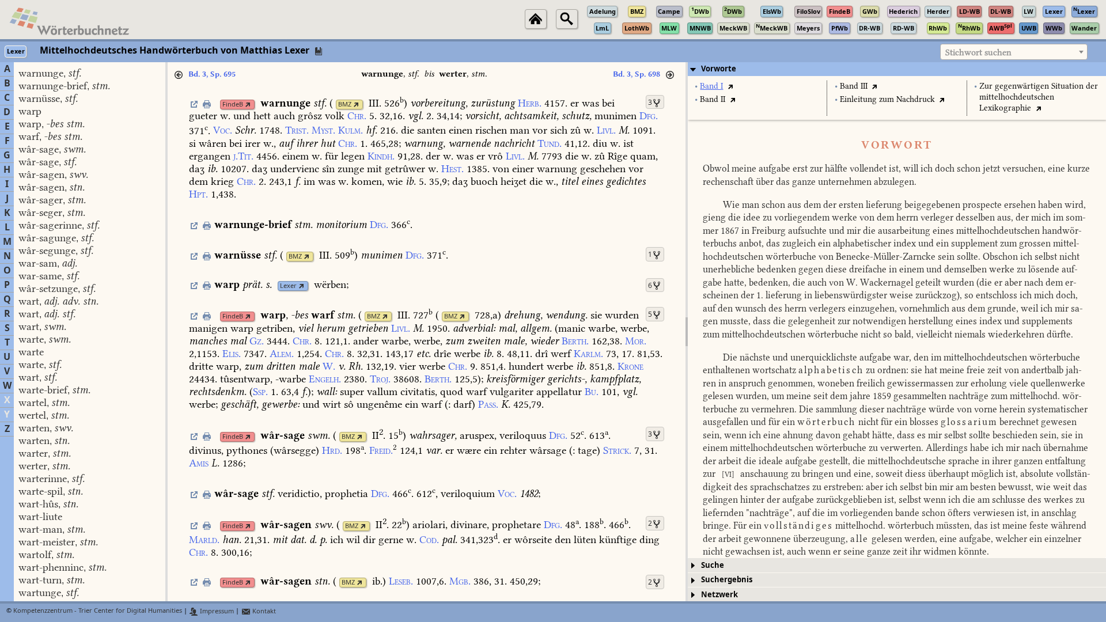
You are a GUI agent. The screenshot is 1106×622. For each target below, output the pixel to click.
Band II (712, 99)
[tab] (897, 69)
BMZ (344, 104)
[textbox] (1014, 52)
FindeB (232, 104)
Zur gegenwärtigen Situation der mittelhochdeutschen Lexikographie (1038, 97)
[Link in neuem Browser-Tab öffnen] (248, 104)
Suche (712, 565)
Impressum (216, 611)
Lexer (288, 286)
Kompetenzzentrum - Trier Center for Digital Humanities (97, 611)
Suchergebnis (726, 579)
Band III (854, 86)
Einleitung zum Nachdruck (887, 99)
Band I (711, 86)
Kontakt (263, 611)
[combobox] (1014, 52)
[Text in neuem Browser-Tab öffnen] (730, 86)
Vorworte (718, 68)
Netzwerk (719, 594)
